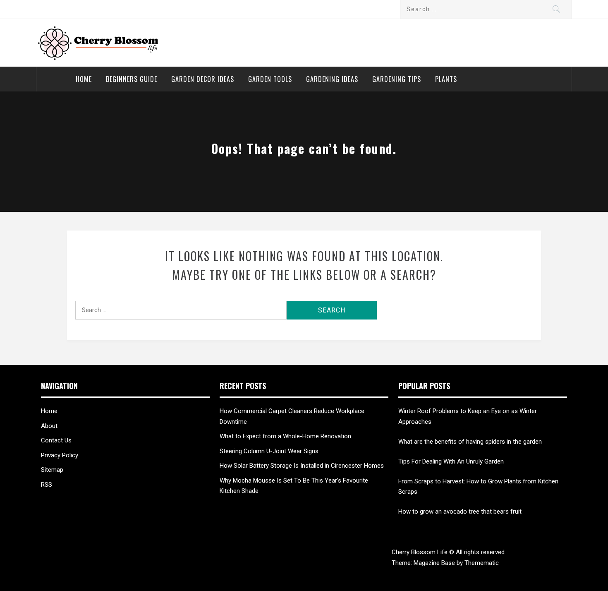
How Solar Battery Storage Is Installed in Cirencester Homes (302, 465)
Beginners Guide (131, 79)
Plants (446, 79)
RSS (46, 484)
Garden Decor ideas (202, 79)
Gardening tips (396, 79)
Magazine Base (435, 563)
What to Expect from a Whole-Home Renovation (285, 436)
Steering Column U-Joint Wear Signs (269, 451)
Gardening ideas (332, 79)
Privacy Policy (59, 455)
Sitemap (52, 469)
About (49, 426)
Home (84, 79)
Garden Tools (270, 79)
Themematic (481, 563)
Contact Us (56, 440)
